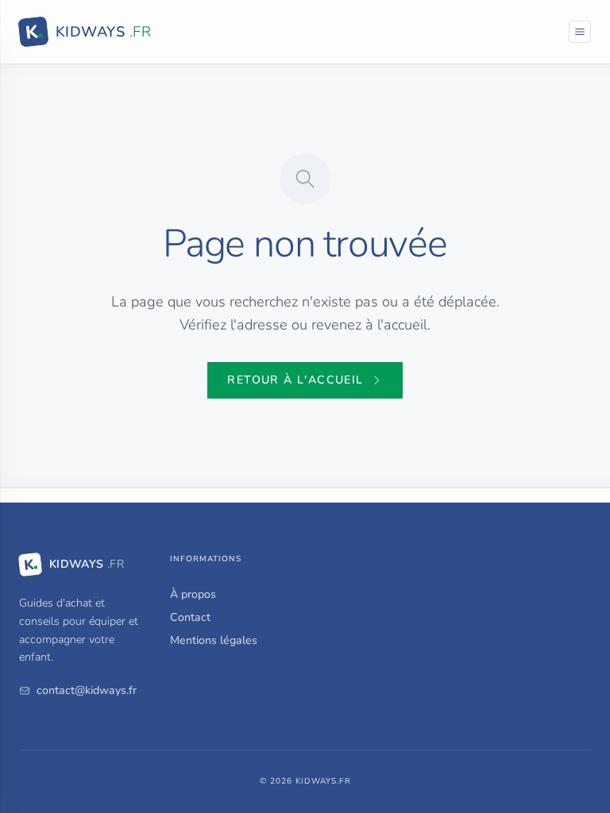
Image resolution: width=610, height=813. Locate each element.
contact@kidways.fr (87, 690)
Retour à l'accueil (295, 379)
